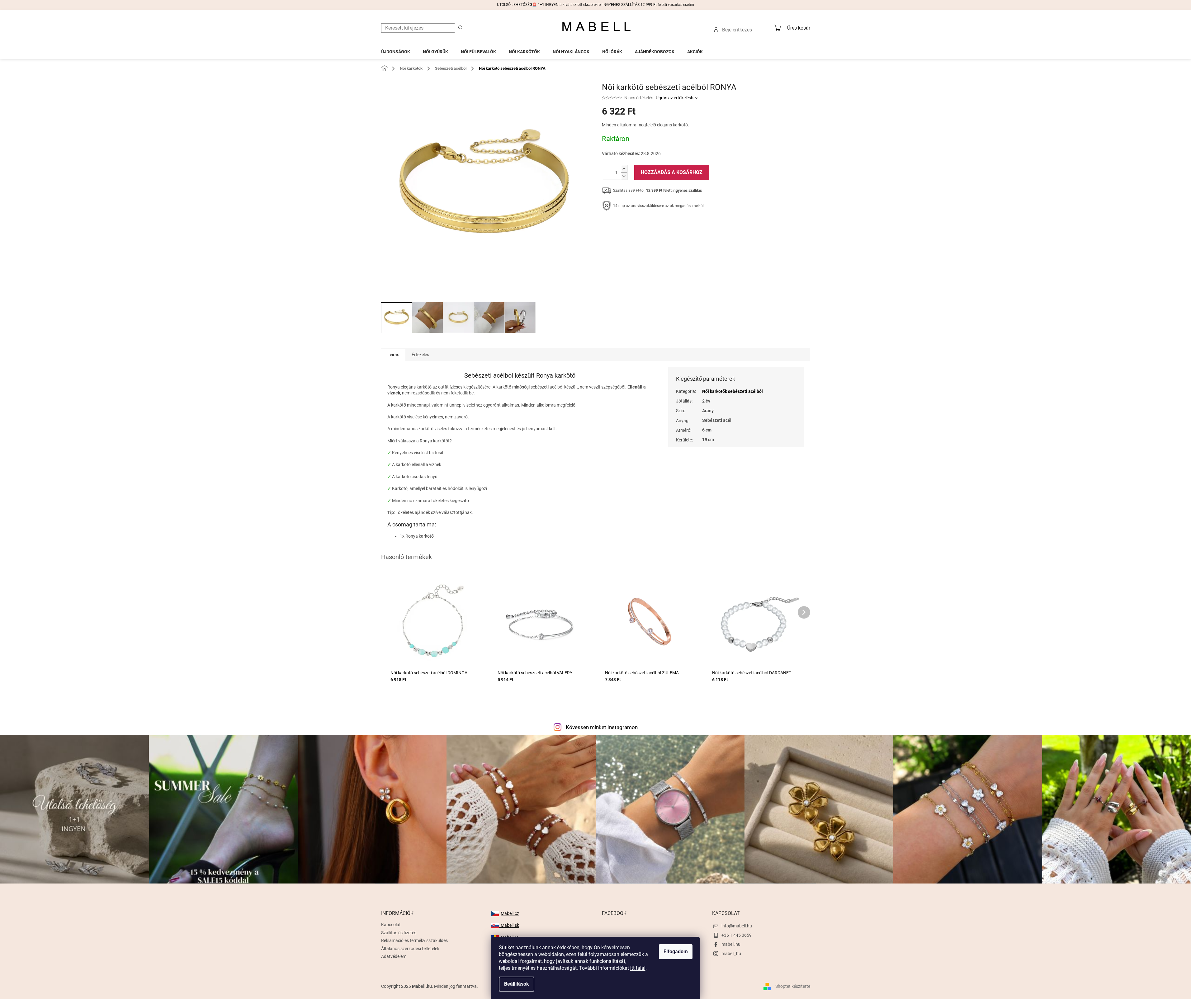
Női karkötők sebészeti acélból (732, 391)
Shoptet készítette (792, 986)
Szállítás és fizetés (398, 932)
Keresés (460, 27)
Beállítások (516, 984)
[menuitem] (395, 50)
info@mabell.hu (736, 925)
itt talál (637, 968)
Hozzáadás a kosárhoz (671, 172)
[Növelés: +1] (624, 168)
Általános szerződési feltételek (410, 948)
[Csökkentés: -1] (624, 176)
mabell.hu (730, 944)
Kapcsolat (391, 924)
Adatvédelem (393, 956)
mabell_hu (731, 953)
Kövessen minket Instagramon (602, 727)
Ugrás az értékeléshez (677, 97)
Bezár (645, 225)
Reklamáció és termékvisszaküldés (414, 940)
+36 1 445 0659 (736, 935)
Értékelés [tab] (420, 354)
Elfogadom (676, 951)
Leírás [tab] (393, 354)
